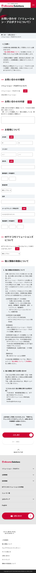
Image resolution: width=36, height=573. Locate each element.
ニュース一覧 (6, 493)
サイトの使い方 (6, 552)
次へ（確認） (16, 441)
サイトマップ (6, 559)
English (4, 505)
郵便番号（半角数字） (8, 173)
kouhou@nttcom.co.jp (14, 401)
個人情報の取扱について (12, 52)
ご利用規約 (28, 361)
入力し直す (16, 435)
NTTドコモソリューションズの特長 (13, 487)
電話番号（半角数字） (8, 221)
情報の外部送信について (9, 563)
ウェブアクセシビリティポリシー (11, 548)
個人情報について (17, 361)
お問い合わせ (6, 556)
